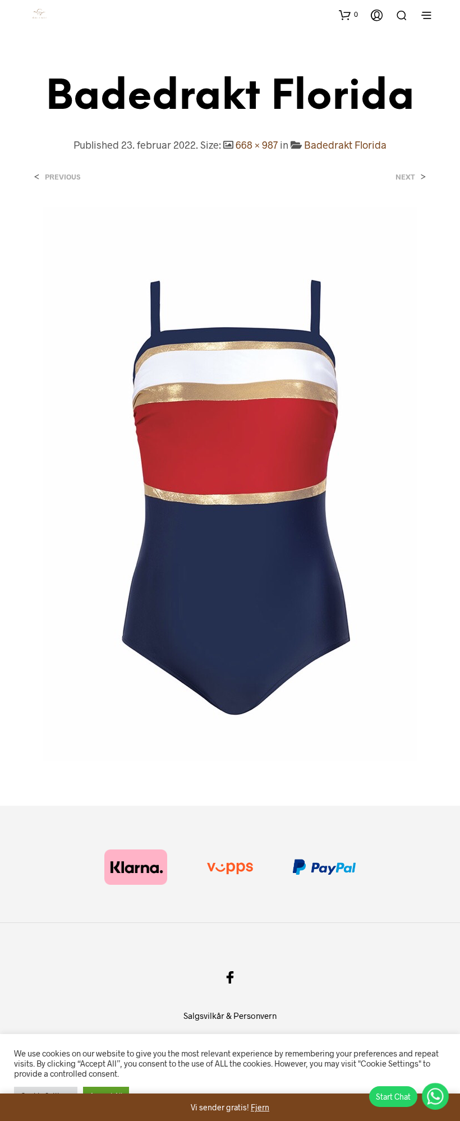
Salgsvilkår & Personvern (230, 1015)
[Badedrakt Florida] (230, 482)
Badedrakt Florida (345, 145)
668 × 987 (257, 145)
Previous (62, 177)
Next (405, 177)
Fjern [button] (260, 1107)
